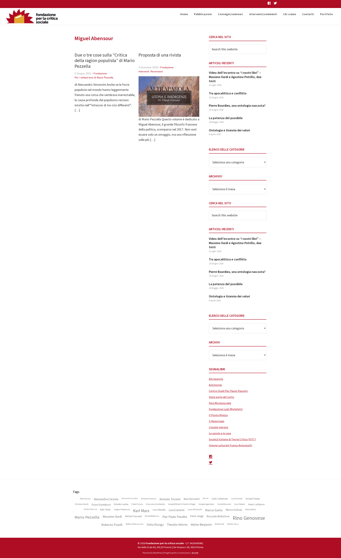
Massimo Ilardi (112, 517)
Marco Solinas (234, 509)
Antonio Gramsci (148, 498)
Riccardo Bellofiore (218, 516)
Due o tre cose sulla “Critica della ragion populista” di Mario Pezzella (105, 60)
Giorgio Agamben (206, 504)
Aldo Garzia (85, 498)
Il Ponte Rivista (218, 415)
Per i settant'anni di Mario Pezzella (94, 77)
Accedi (195, 552)
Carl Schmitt (236, 498)
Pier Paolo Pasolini (174, 517)
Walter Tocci (233, 524)
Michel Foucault (133, 516)
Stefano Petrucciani (134, 524)
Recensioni (156, 71)
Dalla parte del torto (221, 397)
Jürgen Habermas (122, 509)
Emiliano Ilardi (81, 504)
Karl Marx (141, 510)
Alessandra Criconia (106, 499)
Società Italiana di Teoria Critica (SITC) (232, 439)
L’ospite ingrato (218, 427)
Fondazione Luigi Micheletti (226, 409)
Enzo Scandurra (101, 504)
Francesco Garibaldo (155, 504)
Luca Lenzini (176, 510)
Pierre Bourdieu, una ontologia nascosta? (237, 105)
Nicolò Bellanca (152, 516)
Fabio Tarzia (137, 504)
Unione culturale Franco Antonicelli (230, 445)
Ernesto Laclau (121, 504)
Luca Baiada (159, 509)
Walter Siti (219, 524)
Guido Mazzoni (224, 504)
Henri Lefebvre (256, 504)
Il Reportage (216, 421)
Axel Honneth (192, 499)
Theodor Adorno (177, 525)
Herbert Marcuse (90, 509)
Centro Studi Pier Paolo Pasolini (228, 391)
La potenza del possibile (226, 118)
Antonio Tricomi (169, 499)
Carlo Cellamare (220, 498)
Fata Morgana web (220, 403)
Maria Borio (250, 509)
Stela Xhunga (155, 525)
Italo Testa (105, 509)
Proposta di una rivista (160, 55)
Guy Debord (239, 504)
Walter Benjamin (201, 525)
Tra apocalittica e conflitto (228, 93)
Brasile (205, 498)
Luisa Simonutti (195, 509)
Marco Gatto (214, 510)
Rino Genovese (249, 518)
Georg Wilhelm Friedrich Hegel (181, 504)
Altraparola (216, 379)
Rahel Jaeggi (196, 516)
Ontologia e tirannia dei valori (229, 130)
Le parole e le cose (220, 433)
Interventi (144, 71)
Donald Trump (253, 498)
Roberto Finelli (111, 525)
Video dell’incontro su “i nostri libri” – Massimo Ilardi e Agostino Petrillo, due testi (235, 77)
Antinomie (215, 385)
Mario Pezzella (87, 517)
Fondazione (100, 73)
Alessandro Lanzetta (129, 498)
